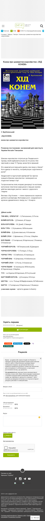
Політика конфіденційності (9, 515)
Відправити (11, 455)
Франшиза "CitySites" (7, 475)
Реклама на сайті (6, 473)
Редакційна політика (14, 517)
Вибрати (8, 435)
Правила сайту (21, 515)
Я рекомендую (23, 329)
